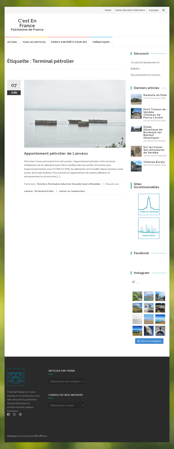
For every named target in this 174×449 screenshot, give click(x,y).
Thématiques (101, 42)
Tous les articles (34, 42)
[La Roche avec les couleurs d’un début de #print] (137, 308)
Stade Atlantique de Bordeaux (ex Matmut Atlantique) (153, 132)
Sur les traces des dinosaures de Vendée (153, 150)
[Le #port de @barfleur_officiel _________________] (149, 296)
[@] (141, 284)
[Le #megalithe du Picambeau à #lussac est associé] (137, 296)
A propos (154, 10)
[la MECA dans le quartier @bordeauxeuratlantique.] (149, 331)
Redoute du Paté (155, 95)
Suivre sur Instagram (151, 341)
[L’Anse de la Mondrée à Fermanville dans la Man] (160, 319)
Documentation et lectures (145, 74)
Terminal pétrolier (44, 191)
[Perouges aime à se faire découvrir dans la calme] (160, 331)
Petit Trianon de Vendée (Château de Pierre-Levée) (154, 113)
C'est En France (27, 23)
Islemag (11, 435)
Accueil (12, 42)
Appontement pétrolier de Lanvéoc (56, 153)
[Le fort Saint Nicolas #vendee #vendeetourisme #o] (160, 296)
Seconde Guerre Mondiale (86, 184)
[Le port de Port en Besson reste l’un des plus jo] (137, 331)
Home (108, 10)
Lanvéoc (28, 191)
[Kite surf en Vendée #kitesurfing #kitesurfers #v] (137, 319)
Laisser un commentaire (72, 191)
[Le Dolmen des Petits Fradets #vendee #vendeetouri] (160, 308)
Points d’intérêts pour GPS (69, 42)
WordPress (40, 435)
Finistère (42, 184)
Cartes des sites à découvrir (130, 10)
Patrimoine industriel (59, 184)
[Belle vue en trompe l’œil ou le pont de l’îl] (149, 319)
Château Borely (154, 162)
